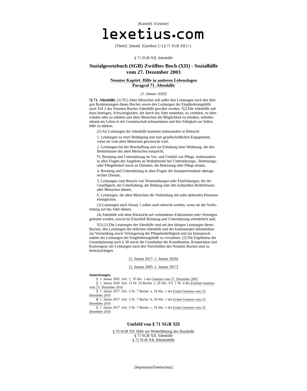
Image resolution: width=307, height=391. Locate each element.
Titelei (121, 46)
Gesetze (161, 24)
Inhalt (134, 46)
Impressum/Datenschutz (154, 367)
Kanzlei (145, 24)
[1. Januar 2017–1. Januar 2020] (153, 259)
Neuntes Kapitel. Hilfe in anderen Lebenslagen (153, 80)
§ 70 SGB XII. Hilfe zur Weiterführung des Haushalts (153, 331)
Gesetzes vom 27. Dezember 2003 (175, 279)
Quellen (149, 46)
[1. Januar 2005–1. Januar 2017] (153, 267)
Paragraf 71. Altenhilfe (153, 85)
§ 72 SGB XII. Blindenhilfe (153, 340)
